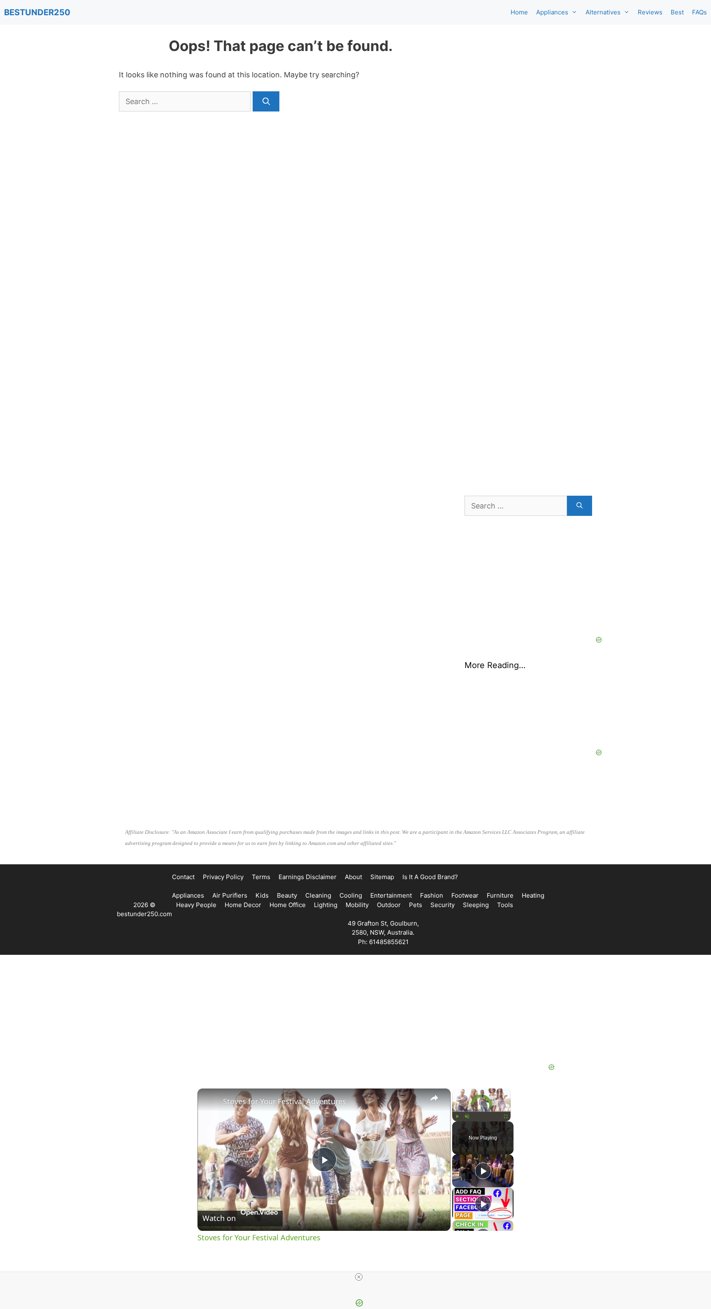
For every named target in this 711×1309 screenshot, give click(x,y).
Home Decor (243, 905)
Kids (262, 895)
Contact (183, 877)
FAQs (699, 12)
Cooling (350, 895)
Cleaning (318, 895)
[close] (358, 1277)
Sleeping (476, 905)
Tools (505, 905)
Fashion (431, 895)
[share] (434, 1098)
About (353, 877)
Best (677, 12)
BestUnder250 (37, 12)
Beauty (287, 895)
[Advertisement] (528, 103)
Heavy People (196, 905)
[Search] (266, 101)
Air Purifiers (229, 895)
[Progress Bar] (481, 1111)
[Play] (457, 1116)
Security (442, 905)
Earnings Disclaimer (308, 877)
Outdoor (389, 905)
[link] (210, 1101)
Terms (261, 877)
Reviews (650, 12)
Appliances (552, 12)
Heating (533, 895)
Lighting (325, 905)
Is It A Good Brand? (430, 877)
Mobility (357, 905)
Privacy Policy (223, 877)
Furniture (500, 895)
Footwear (465, 895)
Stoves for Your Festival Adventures (284, 1101)
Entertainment (391, 895)
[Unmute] (467, 1116)
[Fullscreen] (506, 1116)
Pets (415, 905)
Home (519, 12)
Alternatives (603, 12)
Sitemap (382, 877)
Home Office (288, 905)
